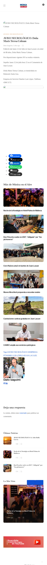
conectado (23, 413)
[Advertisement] (23, 122)
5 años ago (16, 45)
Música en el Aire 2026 (33, 562)
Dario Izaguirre (8, 45)
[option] (23, 455)
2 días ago (10, 517)
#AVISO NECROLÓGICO (17, 352)
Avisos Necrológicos (13, 34)
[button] (23, 542)
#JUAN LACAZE (30, 355)
